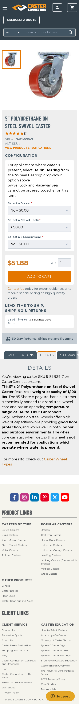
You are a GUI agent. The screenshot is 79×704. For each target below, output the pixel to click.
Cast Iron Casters (51, 534)
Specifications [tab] (20, 355)
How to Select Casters (54, 630)
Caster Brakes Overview (55, 665)
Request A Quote (12, 635)
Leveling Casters (50, 555)
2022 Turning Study (53, 679)
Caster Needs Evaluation (16, 645)
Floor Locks (8, 595)
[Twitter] (55, 497)
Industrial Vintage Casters (56, 550)
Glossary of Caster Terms (56, 640)
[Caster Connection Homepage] (29, 7)
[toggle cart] (72, 7)
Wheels (6, 585)
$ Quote (21, 19)
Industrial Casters (51, 545)
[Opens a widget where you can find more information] (60, 696)
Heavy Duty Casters (53, 540)
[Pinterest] (44, 497)
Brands (45, 529)
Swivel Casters (10, 529)
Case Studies (48, 684)
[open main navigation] (5, 7)
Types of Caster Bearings (56, 655)
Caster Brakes (10, 590)
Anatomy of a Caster (53, 635)
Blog (4, 668)
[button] (11, 59)
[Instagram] (24, 497)
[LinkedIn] (34, 497)
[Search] (70, 32)
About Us (7, 640)
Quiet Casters (49, 573)
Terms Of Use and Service (17, 682)
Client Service (14, 624)
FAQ (4, 655)
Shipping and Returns (15, 650)
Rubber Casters (11, 555)
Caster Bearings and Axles (17, 600)
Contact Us (16, 289)
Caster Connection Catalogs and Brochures (19, 662)
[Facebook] (14, 497)
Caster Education (57, 624)
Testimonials (48, 689)
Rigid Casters (9, 534)
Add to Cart (39, 277)
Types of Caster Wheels (54, 650)
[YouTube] (65, 497)
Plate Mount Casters (14, 540)
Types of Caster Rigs (53, 645)
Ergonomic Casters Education (59, 660)
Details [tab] (47, 355)
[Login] (57, 7)
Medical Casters (50, 568)
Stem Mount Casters (14, 545)
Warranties (8, 687)
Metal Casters (10, 550)
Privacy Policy (10, 692)
